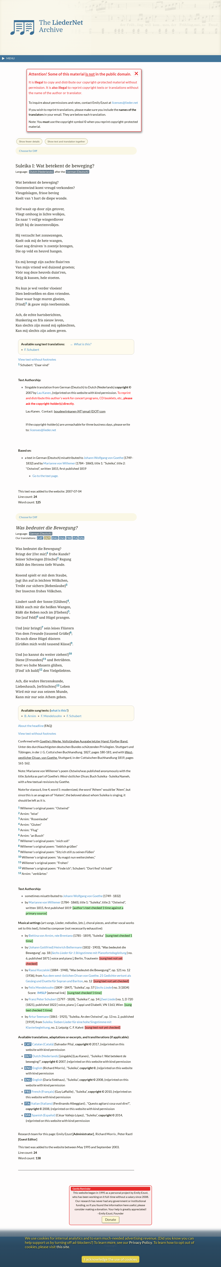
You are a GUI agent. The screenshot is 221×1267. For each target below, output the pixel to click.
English (37, 1068)
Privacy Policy (140, 1242)
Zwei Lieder (108, 999)
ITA (75, 538)
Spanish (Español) (43, 1115)
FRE (68, 538)
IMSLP (41, 993)
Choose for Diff (28, 517)
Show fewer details (29, 141)
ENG (54, 538)
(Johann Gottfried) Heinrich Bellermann (55, 947)
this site (62, 1247)
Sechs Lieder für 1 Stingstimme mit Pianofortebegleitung (89, 953)
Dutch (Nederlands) (45, 1056)
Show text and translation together (66, 141)
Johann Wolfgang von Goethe (83, 896)
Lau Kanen (44, 393)
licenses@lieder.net (125, 102)
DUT (47, 538)
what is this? (59, 710)
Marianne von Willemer (44, 902)
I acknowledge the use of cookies (110, 1259)
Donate (110, 1219)
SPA (81, 538)
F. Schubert (74, 716)
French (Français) (43, 1092)
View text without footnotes (37, 734)
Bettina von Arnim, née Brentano (51, 935)
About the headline (31, 726)
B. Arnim (30, 716)
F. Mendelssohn (51, 716)
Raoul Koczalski (39, 970)
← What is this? (78, 344)
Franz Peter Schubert (43, 999)
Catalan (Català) (43, 1044)
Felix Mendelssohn (41, 987)
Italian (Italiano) (42, 1103)
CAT (40, 538)
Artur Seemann (39, 1016)
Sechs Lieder (104, 987)
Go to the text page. (45, 476)
